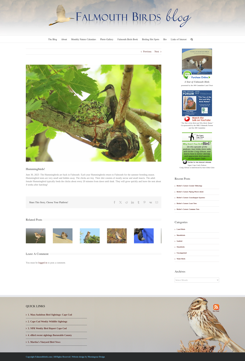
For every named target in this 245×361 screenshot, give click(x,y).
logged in (42, 264)
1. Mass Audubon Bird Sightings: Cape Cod (50, 315)
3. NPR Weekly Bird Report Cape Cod (47, 328)
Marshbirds (181, 235)
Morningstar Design (96, 357)
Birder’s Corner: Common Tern (188, 209)
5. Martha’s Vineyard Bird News (44, 342)
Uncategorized (182, 253)
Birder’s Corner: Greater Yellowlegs (189, 186)
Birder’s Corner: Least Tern (187, 203)
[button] (192, 39)
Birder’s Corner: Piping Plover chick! (190, 192)
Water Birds (181, 259)
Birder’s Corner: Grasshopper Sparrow (191, 197)
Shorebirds (181, 247)
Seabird (179, 241)
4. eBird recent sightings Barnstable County (50, 335)
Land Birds (181, 229)
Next (156, 51)
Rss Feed (216, 311)
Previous (147, 51)
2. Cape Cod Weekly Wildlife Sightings (47, 321)
